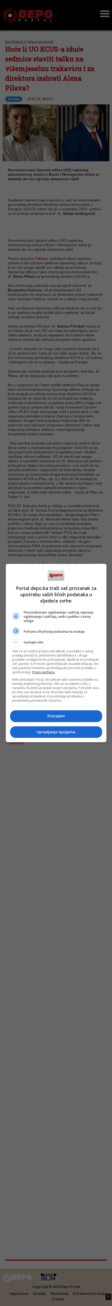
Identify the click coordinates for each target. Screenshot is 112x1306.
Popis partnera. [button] (43, 672)
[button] (56, 642)
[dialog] (56, 653)
